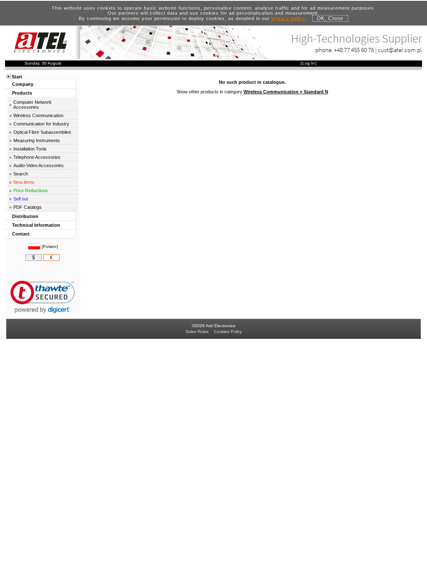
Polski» (50, 246)
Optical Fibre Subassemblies (42, 132)
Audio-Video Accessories (38, 165)
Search (20, 173)
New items (24, 182)
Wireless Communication (38, 115)
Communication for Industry (41, 123)
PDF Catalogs (27, 207)
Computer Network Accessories (32, 105)
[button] (42, 297)
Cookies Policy (228, 331)
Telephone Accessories (36, 157)
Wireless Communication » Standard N (286, 91)
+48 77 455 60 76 (354, 50)
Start (17, 76)
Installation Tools (30, 148)
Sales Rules (197, 331)
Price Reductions (30, 190)
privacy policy (288, 18)
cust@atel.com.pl (400, 50)
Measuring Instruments (36, 140)
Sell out (20, 198)
